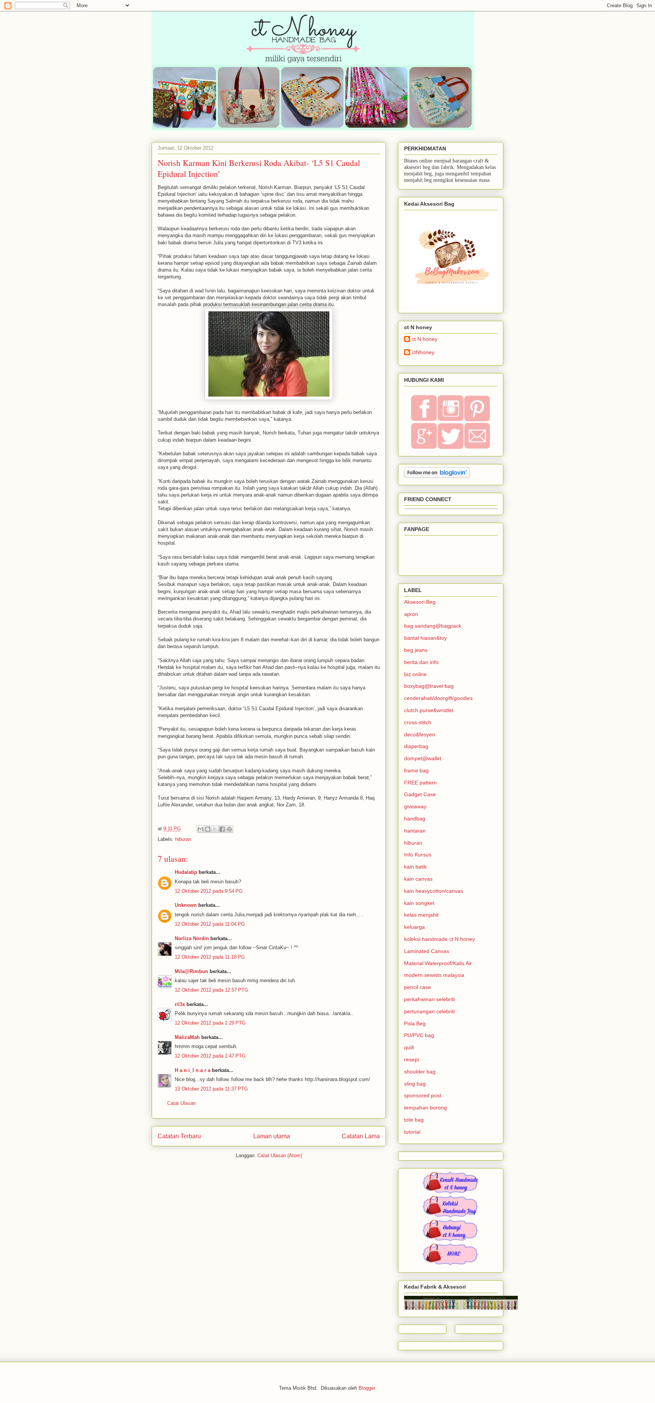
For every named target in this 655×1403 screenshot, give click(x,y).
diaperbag (416, 746)
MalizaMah (187, 1037)
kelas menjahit (421, 915)
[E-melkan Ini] (200, 829)
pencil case (417, 987)
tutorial (412, 1132)
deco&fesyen (419, 734)
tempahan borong (425, 1108)
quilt (409, 1047)
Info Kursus (417, 854)
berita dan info (421, 662)
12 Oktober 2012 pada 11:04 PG (210, 924)
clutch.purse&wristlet (428, 710)
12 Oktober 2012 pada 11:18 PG (210, 957)
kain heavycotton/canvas (433, 891)
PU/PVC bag (419, 1035)
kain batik (415, 867)
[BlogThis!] (208, 829)
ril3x (180, 1004)
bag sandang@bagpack (432, 626)
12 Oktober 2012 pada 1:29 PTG (210, 1023)
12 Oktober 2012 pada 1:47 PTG (210, 1056)
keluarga (414, 927)
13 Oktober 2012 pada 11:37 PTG (211, 1089)
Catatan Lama (361, 1136)
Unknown (186, 905)
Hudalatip (186, 872)
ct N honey (424, 339)
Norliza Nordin (192, 938)
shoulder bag (420, 1072)
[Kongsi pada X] (215, 829)
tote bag (414, 1120)
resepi (411, 1059)
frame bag (416, 770)
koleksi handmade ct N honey (439, 939)
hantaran (415, 831)
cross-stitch (417, 722)
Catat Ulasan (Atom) (279, 1155)
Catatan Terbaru (179, 1136)
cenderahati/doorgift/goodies (438, 698)
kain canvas (418, 879)
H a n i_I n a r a (192, 1070)
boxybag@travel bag (429, 686)
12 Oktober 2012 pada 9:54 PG (209, 891)
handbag (414, 819)
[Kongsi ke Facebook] (222, 829)
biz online (415, 674)
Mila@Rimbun (191, 971)
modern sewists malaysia (434, 975)
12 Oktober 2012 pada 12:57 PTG (211, 990)
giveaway (415, 806)
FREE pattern (420, 783)
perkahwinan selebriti (429, 999)
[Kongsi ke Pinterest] (229, 829)
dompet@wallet (422, 758)
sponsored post (422, 1095)
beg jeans (416, 650)
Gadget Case (420, 794)
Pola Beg (415, 1023)
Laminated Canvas (426, 951)
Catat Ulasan (181, 1103)
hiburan (183, 839)
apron (411, 614)
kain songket (419, 903)
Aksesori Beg (420, 602)
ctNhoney (423, 352)
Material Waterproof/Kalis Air (438, 963)
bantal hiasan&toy (425, 638)
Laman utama (271, 1136)
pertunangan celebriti (429, 1011)
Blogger (367, 1388)
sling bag (415, 1084)
